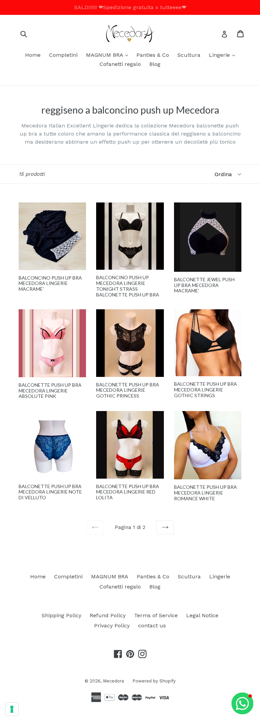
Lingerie (223, 54)
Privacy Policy (112, 625)
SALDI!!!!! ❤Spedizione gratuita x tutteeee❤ (130, 7)
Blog (154, 64)
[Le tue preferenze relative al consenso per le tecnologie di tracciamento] (11, 709)
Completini (63, 55)
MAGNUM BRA (108, 54)
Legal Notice (202, 615)
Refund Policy (108, 615)
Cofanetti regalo (120, 64)
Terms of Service (156, 615)
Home (33, 55)
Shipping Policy (61, 615)
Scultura (188, 55)
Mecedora (113, 680)
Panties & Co (152, 55)
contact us (152, 625)
